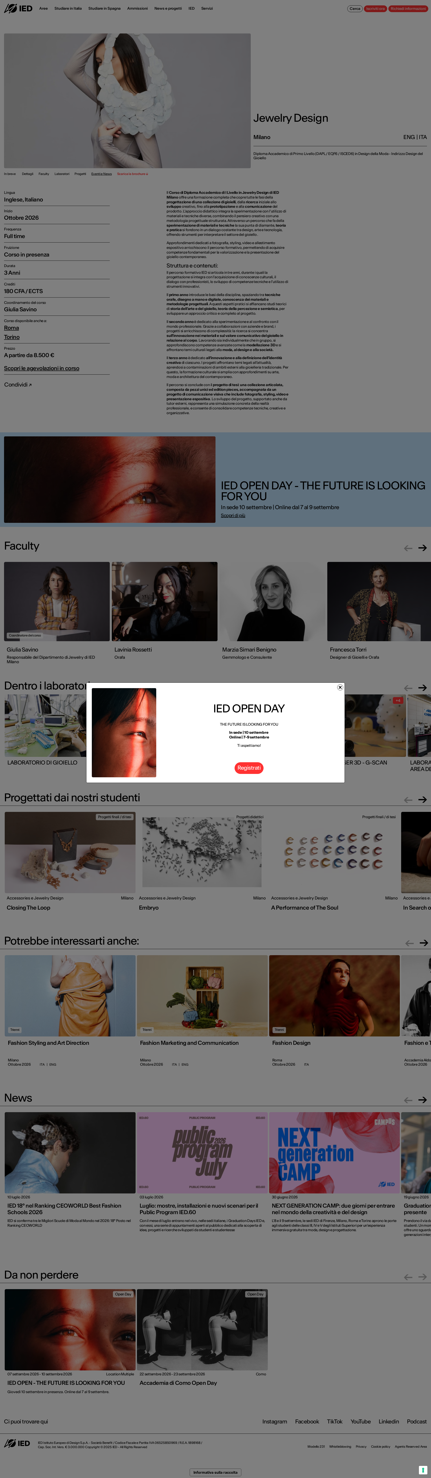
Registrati (249, 767)
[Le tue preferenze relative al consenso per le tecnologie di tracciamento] (423, 1470)
